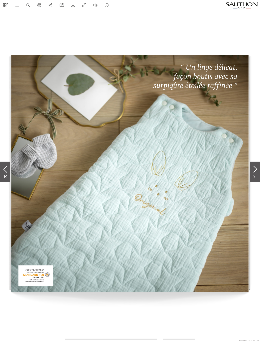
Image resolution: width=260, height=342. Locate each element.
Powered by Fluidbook (249, 340)
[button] (5, 5)
